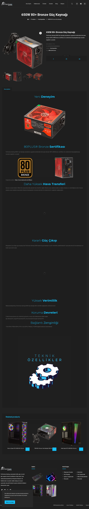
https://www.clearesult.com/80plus (23, 180)
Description (7, 89)
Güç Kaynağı (67, 474)
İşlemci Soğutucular (68, 476)
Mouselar (79, 479)
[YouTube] (80, 3)
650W (50, 50)
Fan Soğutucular (81, 474)
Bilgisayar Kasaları (68, 472)
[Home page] (28, 19)
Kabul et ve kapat (10, 502)
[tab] (7, 89)
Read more (28, 449)
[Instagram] (84, 3)
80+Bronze (53, 50)
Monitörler (79, 472)
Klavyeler (66, 479)
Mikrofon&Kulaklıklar (82, 476)
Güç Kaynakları (53, 48)
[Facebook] (77, 3)
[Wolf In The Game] (7, 3)
